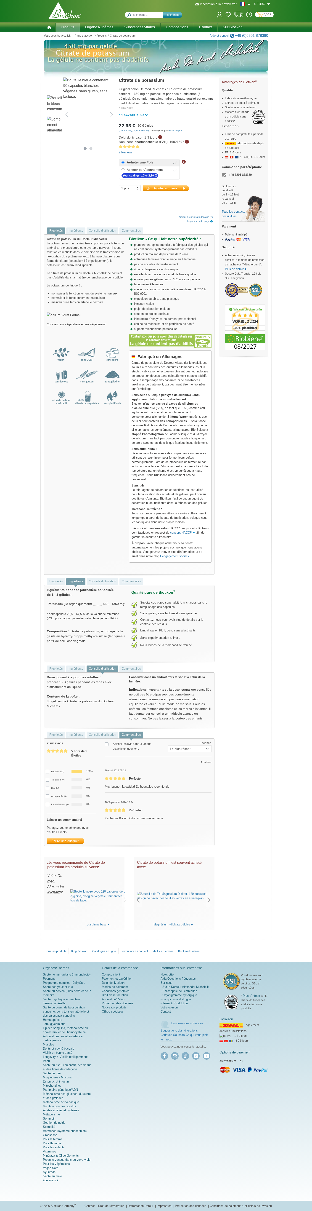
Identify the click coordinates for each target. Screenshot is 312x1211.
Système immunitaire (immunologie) (66, 974)
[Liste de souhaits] (228, 15)
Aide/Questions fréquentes (178, 978)
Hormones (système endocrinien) (65, 1131)
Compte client (111, 974)
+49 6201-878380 (240, 174)
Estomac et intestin (56, 1081)
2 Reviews (125, 152)
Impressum (164, 1206)
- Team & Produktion (174, 1003)
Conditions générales (116, 991)
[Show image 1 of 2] (85, 148)
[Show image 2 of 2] (91, 148)
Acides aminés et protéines (61, 1110)
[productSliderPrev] (71, 900)
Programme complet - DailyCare (64, 982)
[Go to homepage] (65, 10)
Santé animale (52, 1176)
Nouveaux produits (114, 1007)
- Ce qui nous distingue (176, 999)
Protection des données (117, 1003)
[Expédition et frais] (238, 16)
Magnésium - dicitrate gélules (172, 924)
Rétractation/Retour (141, 1206)
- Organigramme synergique (179, 995)
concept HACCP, (181, 532)
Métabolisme (51, 1114)
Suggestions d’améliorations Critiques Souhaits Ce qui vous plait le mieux (184, 1035)
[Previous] (66, 114)
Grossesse (50, 1135)
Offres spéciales (113, 1011)
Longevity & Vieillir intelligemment (65, 1057)
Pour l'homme (52, 1143)
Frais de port (175, 130)
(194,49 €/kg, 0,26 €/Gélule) (134, 130)
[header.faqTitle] (249, 16)
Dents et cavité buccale (58, 1048)
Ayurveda (49, 1172)
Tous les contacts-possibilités (234, 214)
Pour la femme (52, 1139)
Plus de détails (235, 269)
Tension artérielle (54, 1003)
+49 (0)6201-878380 (251, 35)
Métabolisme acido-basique (61, 1102)
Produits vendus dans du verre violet (67, 1159)
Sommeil (49, 1118)
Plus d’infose (251, 995)
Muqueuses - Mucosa (57, 1077)
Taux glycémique (54, 1024)
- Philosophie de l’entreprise (179, 991)
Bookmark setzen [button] (189, 951)
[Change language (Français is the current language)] (245, 4)
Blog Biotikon (79, 951)
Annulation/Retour (113, 999)
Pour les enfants (54, 1147)
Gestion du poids (54, 1122)
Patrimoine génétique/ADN (60, 1089)
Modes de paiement (115, 987)
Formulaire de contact (134, 951)
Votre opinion (169, 1007)
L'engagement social (173, 556)
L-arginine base (97, 924)
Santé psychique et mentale (61, 999)
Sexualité (49, 1126)
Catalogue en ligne (104, 951)
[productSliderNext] (125, 900)
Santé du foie (52, 1073)
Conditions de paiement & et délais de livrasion (241, 1206)
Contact (166, 1011)
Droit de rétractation (115, 995)
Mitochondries (52, 1085)
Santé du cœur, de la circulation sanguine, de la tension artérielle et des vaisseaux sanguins (66, 1011)
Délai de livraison (113, 982)
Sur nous (166, 982)
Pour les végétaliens (56, 1164)
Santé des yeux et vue (58, 987)
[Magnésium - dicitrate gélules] (173, 896)
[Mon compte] (219, 14)
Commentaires (131, 230)
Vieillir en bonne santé (57, 1052)
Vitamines (49, 1151)
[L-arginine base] (98, 896)
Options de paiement (234, 1052)
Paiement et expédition (117, 978)
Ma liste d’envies (163, 951)
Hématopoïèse (52, 1019)
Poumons (49, 978)
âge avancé (50, 1180)
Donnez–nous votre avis (187, 1023)
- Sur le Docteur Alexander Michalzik (185, 987)
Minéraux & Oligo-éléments (61, 1155)
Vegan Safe (50, 1168)
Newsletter (168, 974)
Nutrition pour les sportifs (59, 1106)
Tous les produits (55, 951)
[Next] (111, 114)
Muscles (48, 1044)
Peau (46, 1061)
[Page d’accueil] (49, 27)
